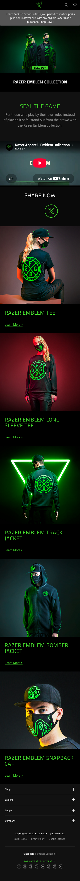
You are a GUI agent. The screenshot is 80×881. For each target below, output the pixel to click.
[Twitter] (51, 211)
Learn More (12, 324)
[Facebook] (28, 206)
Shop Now (47, 21)
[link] (39, 4)
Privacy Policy (37, 839)
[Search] (66, 4)
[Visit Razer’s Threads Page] (31, 866)
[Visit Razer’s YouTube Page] (43, 866)
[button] (4, 5)
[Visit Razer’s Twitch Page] (55, 866)
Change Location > (47, 854)
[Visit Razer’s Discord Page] (61, 866)
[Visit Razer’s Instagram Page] (25, 866)
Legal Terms (20, 839)
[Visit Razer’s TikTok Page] (49, 866)
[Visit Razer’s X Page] (37, 866)
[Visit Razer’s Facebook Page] (19, 866)
